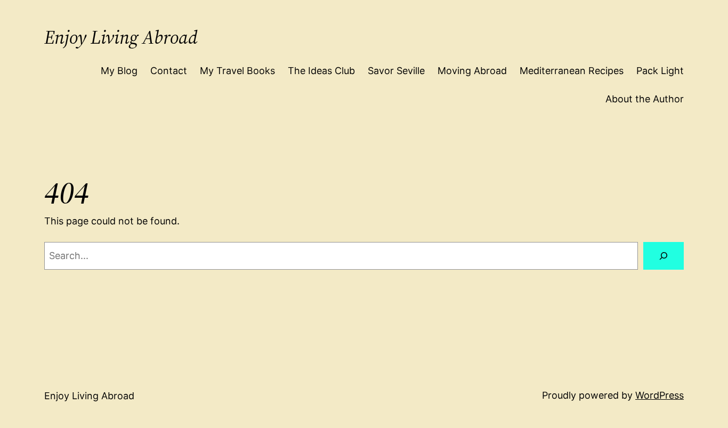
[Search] (663, 256)
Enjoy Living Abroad (121, 37)
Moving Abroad (472, 70)
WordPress (659, 395)
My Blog (119, 70)
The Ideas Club (321, 70)
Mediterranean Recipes (572, 70)
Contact (168, 70)
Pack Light (660, 70)
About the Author (644, 98)
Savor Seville (396, 70)
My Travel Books (237, 70)
